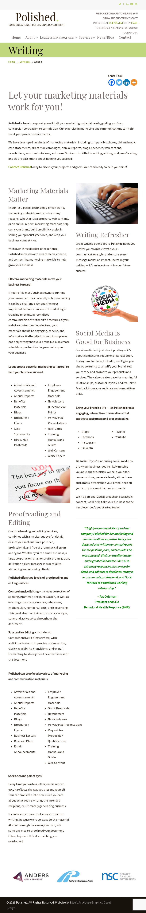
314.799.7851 (116, 23)
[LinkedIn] (127, 4)
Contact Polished (19, 167)
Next (133, 877)
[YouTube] (132, 4)
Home (11, 61)
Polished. (36, 18)
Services (25, 61)
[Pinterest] (136, 4)
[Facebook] (123, 4)
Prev (13, 877)
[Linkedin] (126, 82)
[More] (134, 82)
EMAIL (134, 23)
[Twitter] (119, 4)
